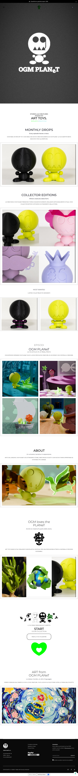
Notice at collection (32, 774)
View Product (19, 299)
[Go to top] (75, 760)
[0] (74, 7)
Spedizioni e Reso (32, 746)
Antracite (27, 769)
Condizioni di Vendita (32, 744)
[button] (39, 637)
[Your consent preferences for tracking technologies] (75, 773)
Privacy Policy (31, 748)
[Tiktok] (74, 769)
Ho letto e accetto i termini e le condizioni (63, 760)
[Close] (76, 1)
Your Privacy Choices (42, 774)
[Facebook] (71, 769)
